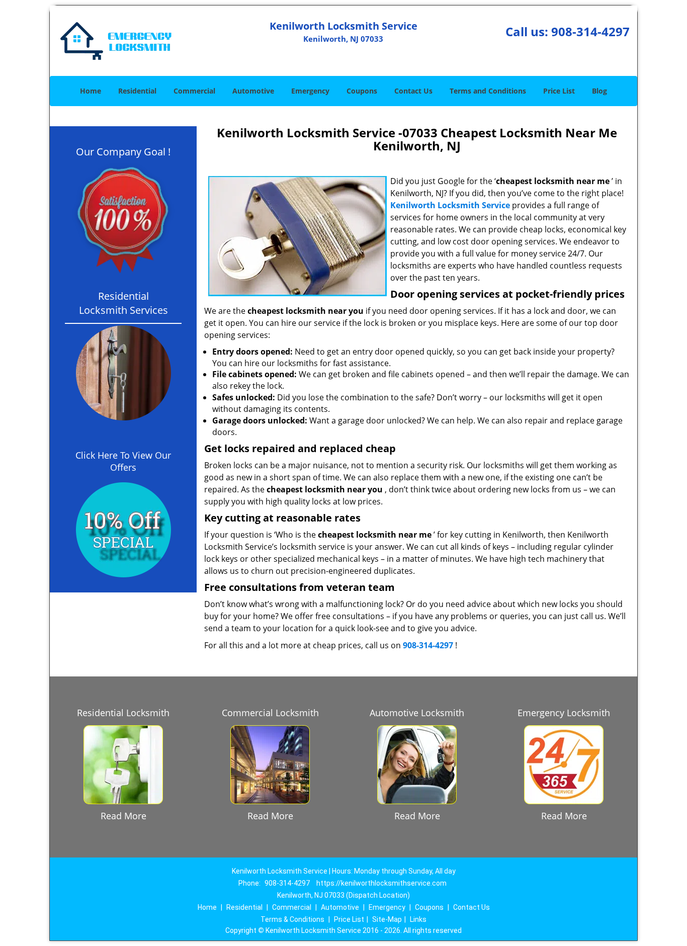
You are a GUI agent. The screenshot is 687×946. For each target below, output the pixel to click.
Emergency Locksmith (564, 713)
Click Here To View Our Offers (123, 461)
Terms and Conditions (488, 91)
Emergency (310, 91)
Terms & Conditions (292, 919)
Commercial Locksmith (270, 713)
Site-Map (387, 919)
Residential (137, 91)
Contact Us (413, 91)
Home (90, 91)
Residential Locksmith (123, 713)
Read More (123, 816)
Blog (599, 91)
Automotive (253, 91)
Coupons (362, 91)
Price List (559, 91)
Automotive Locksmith (417, 713)
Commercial (194, 91)
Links (418, 919)
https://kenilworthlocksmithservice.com (381, 883)
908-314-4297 (590, 31)
